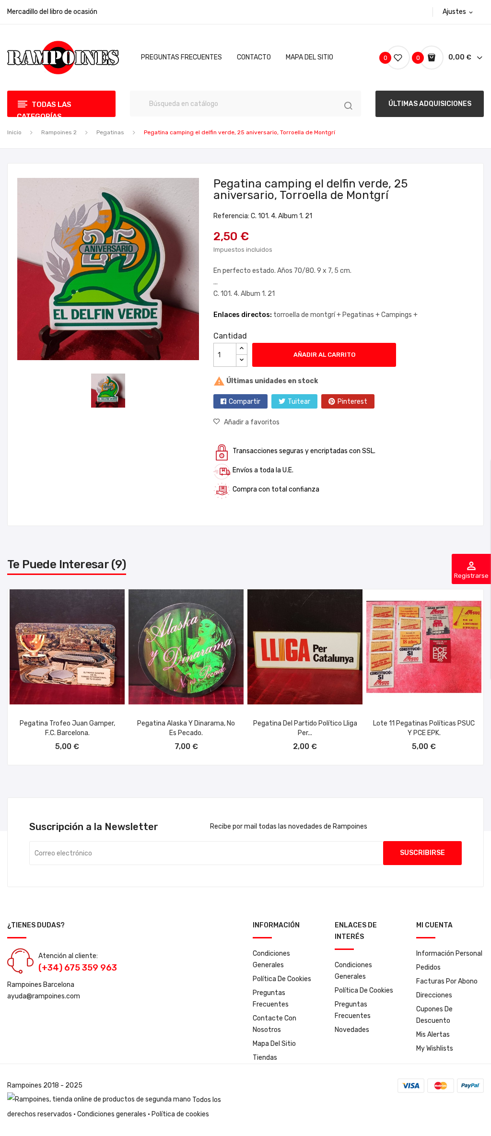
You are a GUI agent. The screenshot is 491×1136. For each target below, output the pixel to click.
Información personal (449, 953)
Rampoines (24, 1085)
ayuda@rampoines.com (43, 996)
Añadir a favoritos (252, 422)
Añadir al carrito (324, 354)
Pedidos (428, 967)
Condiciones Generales (271, 959)
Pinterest (352, 402)
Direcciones (434, 995)
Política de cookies (282, 979)
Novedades (352, 1030)
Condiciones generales (111, 1114)
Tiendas (265, 1058)
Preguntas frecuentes (271, 998)
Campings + (399, 315)
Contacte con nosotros (274, 1024)
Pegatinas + (361, 315)
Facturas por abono (447, 981)
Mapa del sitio (274, 1044)
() (386, 57)
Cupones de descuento (434, 1015)
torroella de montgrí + (307, 315)
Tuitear (299, 402)
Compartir (244, 402)
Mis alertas (433, 1035)
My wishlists (434, 1048)
